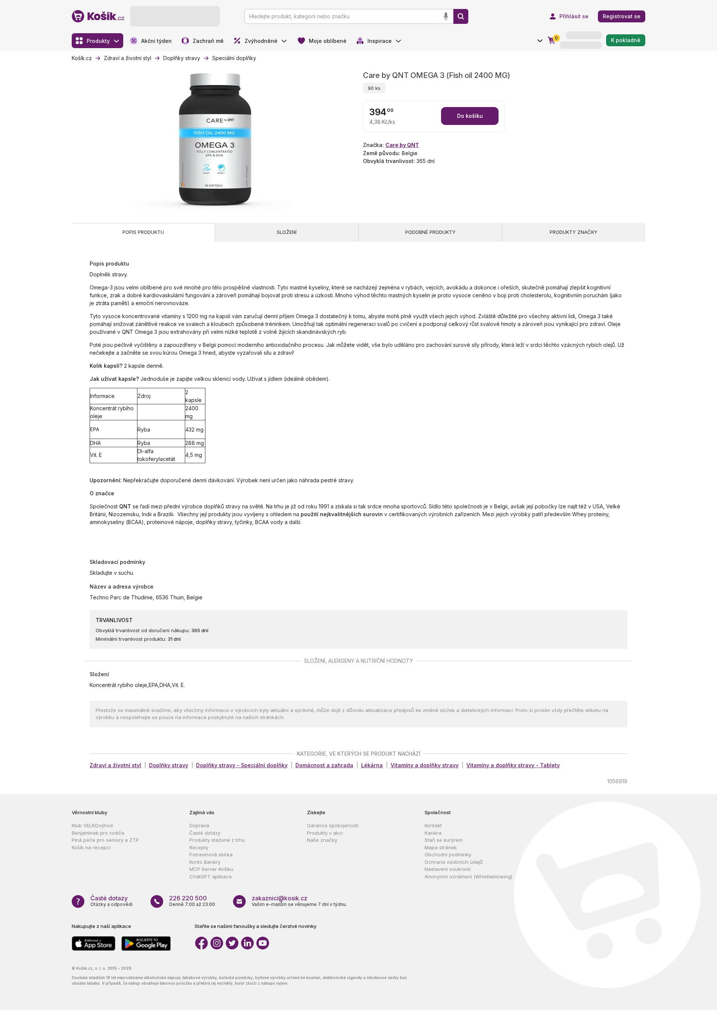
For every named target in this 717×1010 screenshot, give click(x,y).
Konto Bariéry (204, 862)
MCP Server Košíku (211, 869)
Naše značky (322, 840)
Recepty (198, 847)
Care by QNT (402, 145)
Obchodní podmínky (448, 854)
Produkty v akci (325, 833)
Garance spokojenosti (332, 825)
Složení (287, 232)
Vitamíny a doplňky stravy (425, 765)
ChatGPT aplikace (210, 876)
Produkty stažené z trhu (217, 840)
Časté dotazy (204, 833)
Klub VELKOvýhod (92, 825)
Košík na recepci (91, 847)
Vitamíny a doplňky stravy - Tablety (513, 765)
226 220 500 (188, 898)
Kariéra (433, 833)
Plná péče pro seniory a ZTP (105, 840)
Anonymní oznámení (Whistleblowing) (468, 876)
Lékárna (372, 765)
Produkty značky (574, 232)
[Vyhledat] (460, 16)
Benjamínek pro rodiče (98, 833)
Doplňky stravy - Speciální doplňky (242, 765)
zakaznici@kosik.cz (279, 898)
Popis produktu (143, 232)
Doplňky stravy (168, 765)
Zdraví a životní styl (115, 765)
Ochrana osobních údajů (454, 862)
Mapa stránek (441, 847)
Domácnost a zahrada (324, 765)
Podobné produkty (430, 232)
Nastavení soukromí (448, 869)
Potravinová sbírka (211, 854)
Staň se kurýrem (444, 840)
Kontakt (433, 825)
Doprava (199, 825)
